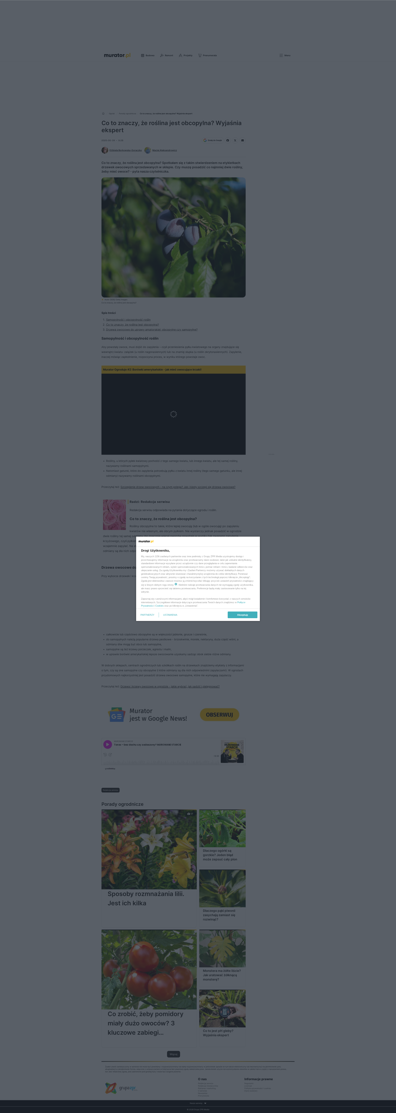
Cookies (159, 605)
